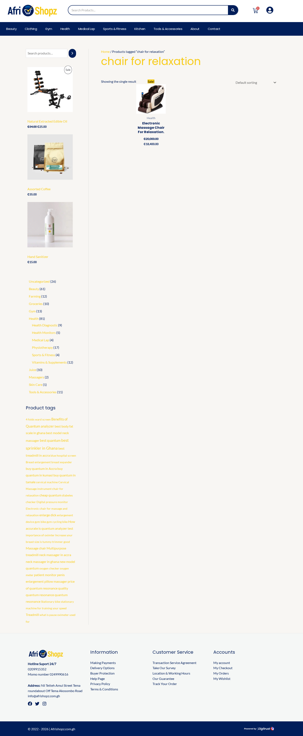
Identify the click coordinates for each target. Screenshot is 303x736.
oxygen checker (49, 568)
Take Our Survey (164, 668)
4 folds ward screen (38, 419)
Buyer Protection (102, 673)
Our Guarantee (163, 678)
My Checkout (223, 668)
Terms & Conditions (104, 689)
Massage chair (36, 548)
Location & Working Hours (171, 673)
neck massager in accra (55, 555)
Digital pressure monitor (52, 502)
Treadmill (32, 615)
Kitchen (139, 29)
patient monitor (45, 575)
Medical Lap (86, 29)
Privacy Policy (100, 684)
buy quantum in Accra (41, 468)
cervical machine (47, 482)
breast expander (61, 462)
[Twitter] (37, 704)
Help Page (97, 678)
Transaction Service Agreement (174, 663)
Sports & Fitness (114, 29)
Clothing (31, 29)
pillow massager (55, 581)
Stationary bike (50, 601)
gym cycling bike (57, 521)
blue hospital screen (63, 455)
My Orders (221, 673)
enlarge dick (47, 515)
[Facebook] (30, 704)
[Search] (233, 10)
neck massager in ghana (42, 562)
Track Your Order (165, 684)
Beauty (11, 29)
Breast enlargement (38, 462)
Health (65, 29)
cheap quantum (50, 495)
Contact (214, 29)
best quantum (50, 440)
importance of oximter (40, 535)
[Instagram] (44, 704)
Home (105, 51)
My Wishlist (221, 678)
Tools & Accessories (168, 29)
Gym (48, 29)
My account (221, 663)
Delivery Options (102, 668)
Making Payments (103, 663)
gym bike (40, 521)
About (195, 29)
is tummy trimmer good (55, 541)
